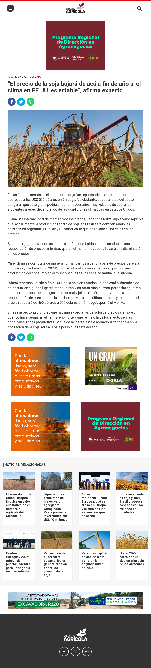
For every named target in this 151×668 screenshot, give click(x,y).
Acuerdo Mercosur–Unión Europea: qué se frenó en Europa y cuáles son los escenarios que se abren (94, 505)
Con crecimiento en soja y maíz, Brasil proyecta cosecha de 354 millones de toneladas (131, 503)
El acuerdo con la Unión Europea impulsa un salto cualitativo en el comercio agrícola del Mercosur (18, 505)
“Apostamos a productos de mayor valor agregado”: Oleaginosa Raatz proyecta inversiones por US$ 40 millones (55, 506)
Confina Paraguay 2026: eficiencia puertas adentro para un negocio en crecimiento (18, 562)
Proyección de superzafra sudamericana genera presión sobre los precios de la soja (55, 564)
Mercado (35, 77)
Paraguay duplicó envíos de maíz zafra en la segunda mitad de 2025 (94, 561)
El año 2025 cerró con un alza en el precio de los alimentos (131, 559)
